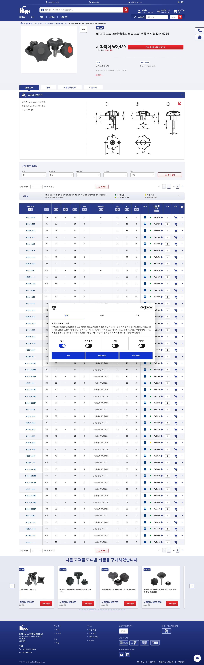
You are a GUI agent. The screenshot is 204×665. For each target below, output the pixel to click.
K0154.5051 (31, 237)
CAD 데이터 (93, 637)
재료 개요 (92, 633)
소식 (57, 630)
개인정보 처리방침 (166, 662)
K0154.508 (30, 250)
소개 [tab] (137, 316)
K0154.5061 (31, 231)
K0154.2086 (31, 449)
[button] (80, 609)
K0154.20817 (30, 509)
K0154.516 (30, 297)
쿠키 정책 (181, 662)
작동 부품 (28, 23)
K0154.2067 (31, 429)
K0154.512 (30, 290)
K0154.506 (30, 244)
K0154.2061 (31, 357)
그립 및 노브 (38, 23)
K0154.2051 (31, 383)
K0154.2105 (31, 522)
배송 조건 (92, 630)
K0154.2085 (31, 443)
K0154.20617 (30, 376)
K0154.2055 (31, 337)
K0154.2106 (31, 529)
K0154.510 (30, 270)
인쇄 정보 (140, 662)
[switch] (88, 346)
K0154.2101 (31, 463)
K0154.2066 (31, 423)
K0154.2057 (31, 350)
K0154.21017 (30, 482)
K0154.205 (30, 330)
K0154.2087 (31, 456)
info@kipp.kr (27, 652)
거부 (68, 356)
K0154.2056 (31, 343)
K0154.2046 (31, 317)
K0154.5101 (31, 257)
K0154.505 (30, 224)
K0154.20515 (30, 390)
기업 (42, 17)
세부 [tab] (102, 316)
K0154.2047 (31, 323)
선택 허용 (102, 356)
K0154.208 (30, 436)
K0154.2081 (31, 489)
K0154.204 (30, 304)
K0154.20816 (30, 502)
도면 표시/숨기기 (35, 95)
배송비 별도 (109, 50)
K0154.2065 (31, 416)
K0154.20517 (30, 403)
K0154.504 (30, 217)
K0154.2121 (31, 542)
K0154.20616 (30, 370)
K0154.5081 (31, 264)
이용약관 (151, 662)
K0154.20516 (30, 396)
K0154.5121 (31, 277)
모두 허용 (136, 356)
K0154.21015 (30, 469)
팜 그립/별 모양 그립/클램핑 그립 (56, 23)
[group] (39, 587)
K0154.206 (30, 410)
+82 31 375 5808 (29, 649)
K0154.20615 (30, 363)
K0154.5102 (31, 284)
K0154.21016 (30, 476)
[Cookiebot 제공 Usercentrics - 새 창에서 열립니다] (142, 307)
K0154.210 (30, 516)
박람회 (58, 633)
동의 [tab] (66, 316)
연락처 (91, 640)
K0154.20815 (30, 496)
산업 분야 (64, 17)
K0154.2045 (31, 310)
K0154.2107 (31, 535)
